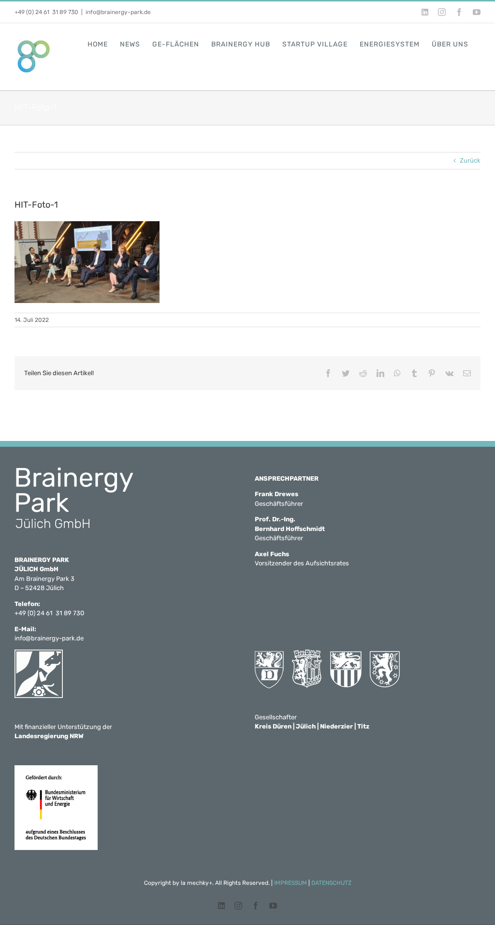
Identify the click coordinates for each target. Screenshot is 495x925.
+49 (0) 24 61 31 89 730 (46, 12)
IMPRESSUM (290, 883)
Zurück (470, 160)
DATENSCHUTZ (331, 883)
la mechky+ (196, 883)
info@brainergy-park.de (118, 12)
